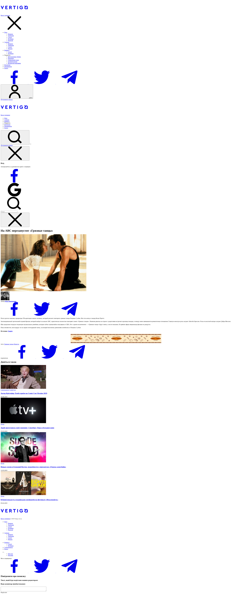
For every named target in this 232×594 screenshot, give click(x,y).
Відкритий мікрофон (14, 63)
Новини (10, 34)
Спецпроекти (5, 390)
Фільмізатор (8, 66)
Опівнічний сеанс (13, 60)
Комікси (6, 50)
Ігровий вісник (12, 61)
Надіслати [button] (4, 592)
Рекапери (11, 58)
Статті (10, 37)
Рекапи (10, 48)
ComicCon (12, 390)
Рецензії (10, 40)
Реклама (10, 555)
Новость (16, 344)
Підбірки (11, 39)
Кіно (5, 32)
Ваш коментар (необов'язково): (13, 584)
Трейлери (11, 35)
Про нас (10, 554)
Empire (10, 331)
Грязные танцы (9, 344)
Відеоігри (7, 65)
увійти (30, 98)
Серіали (6, 42)
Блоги (6, 68)
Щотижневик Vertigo (14, 57)
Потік (2, 424)
